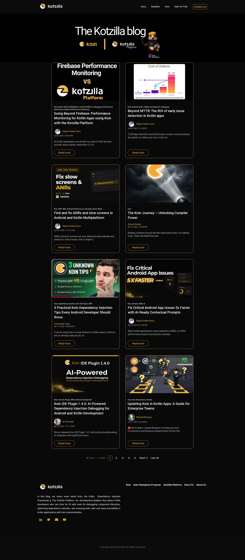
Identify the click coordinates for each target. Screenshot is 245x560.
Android (135, 107)
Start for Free (181, 6)
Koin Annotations (138, 400)
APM (90, 304)
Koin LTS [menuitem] (189, 485)
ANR (64, 209)
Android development (83, 400)
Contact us (200, 6)
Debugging (97, 107)
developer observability (93, 209)
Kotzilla (149, 400)
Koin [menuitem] (128, 485)
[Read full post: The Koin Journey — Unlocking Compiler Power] (159, 184)
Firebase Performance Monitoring (76, 109)
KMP (60, 209)
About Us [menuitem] (201, 485)
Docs (143, 6)
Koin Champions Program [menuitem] (147, 485)
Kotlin (60, 107)
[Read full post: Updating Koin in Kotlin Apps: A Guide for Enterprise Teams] (159, 374)
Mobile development (152, 107)
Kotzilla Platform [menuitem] (173, 485)
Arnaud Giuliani (134, 224)
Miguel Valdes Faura (72, 131)
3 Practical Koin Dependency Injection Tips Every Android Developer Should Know (83, 312)
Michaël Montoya (144, 417)
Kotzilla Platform (86, 107)
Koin (167, 6)
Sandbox (155, 6)
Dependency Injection (66, 304)
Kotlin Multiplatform (71, 107)
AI (144, 304)
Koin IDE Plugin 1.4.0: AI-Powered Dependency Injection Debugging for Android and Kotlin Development (81, 408)
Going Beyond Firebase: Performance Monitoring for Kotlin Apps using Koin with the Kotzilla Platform (82, 118)
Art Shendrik (68, 422)
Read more (64, 152)
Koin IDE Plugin (82, 304)
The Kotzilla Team (62, 324)
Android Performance (75, 209)
